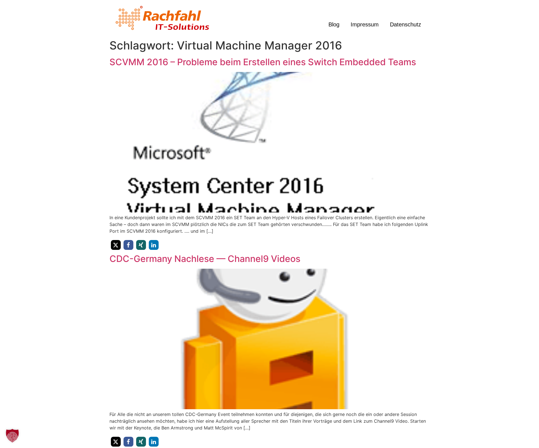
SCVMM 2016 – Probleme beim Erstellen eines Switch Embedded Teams (262, 61)
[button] (116, 245)
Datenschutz (405, 24)
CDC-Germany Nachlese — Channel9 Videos (204, 258)
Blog (333, 24)
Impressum (365, 24)
